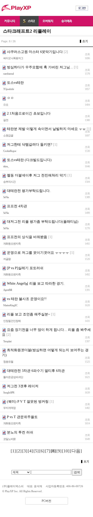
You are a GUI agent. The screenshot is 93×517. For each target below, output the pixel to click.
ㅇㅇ (10, 98)
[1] (13, 450)
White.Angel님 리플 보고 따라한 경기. (35, 283)
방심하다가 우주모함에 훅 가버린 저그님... (40, 67)
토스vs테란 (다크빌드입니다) (29, 160)
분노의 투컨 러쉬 (20, 432)
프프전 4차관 (17, 206)
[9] (59, 450)
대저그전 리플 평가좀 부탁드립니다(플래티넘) (42, 221)
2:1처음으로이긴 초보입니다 (29, 113)
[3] (24, 450)
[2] (19, 450)
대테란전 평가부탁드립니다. (29, 191)
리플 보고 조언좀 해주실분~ (28, 314)
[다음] (76, 450)
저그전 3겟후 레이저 (22, 386)
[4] (30, 450)
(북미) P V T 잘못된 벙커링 (28, 401)
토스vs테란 (15, 83)
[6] (41, 450)
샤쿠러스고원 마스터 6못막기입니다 (35, 52)
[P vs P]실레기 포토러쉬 (25, 268)
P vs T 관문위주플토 (22, 417)
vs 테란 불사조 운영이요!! (27, 299)
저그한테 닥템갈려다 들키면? (29, 144)
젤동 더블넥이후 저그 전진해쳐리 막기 (36, 175)
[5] (36, 450)
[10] (65, 450)
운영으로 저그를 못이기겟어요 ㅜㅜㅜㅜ (38, 253)
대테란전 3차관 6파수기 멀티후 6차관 (36, 371)
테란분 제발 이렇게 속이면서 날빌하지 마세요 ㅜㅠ (46, 129)
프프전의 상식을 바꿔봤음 (27, 237)
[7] (47, 450)
